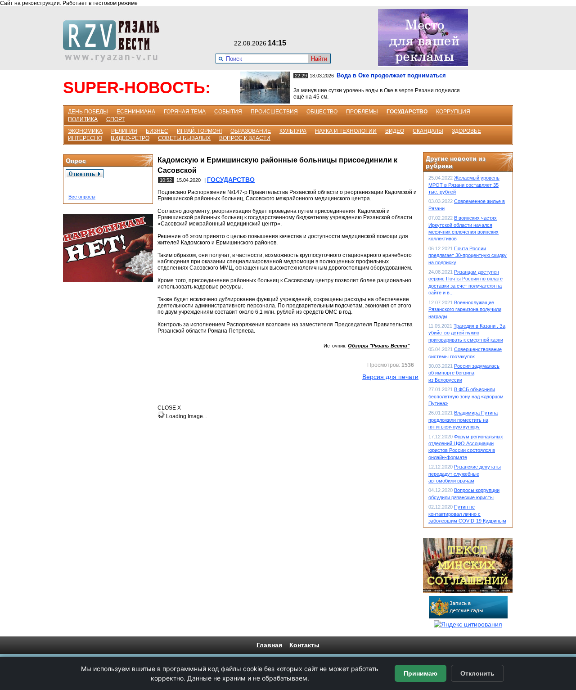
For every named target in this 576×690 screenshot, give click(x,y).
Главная (269, 645)
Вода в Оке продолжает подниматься (391, 75)
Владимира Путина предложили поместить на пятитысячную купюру (463, 419)
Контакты (304, 645)
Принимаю (420, 673)
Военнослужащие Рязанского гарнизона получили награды (464, 309)
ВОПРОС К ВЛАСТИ (244, 138)
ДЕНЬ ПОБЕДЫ (88, 111)
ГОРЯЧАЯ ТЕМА (185, 111)
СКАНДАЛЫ (428, 131)
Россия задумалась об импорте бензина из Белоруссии (464, 373)
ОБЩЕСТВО (322, 111)
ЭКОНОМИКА (85, 131)
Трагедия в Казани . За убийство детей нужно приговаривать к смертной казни (466, 333)
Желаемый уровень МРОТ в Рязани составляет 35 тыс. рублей (464, 184)
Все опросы (81, 196)
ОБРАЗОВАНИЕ (250, 131)
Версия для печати (390, 376)
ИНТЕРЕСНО (85, 138)
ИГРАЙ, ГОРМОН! (199, 131)
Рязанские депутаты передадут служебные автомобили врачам (464, 473)
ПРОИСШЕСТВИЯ (274, 111)
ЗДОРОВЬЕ (466, 131)
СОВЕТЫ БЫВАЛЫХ (184, 138)
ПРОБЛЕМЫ (362, 111)
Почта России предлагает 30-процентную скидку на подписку (467, 255)
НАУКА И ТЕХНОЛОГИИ (346, 131)
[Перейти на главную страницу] (114, 59)
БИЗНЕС (157, 131)
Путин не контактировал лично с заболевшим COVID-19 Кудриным (467, 513)
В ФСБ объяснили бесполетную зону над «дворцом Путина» (466, 396)
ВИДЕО (394, 131)
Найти (319, 58)
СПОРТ (115, 119)
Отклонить (477, 673)
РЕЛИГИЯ (124, 131)
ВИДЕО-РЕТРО (130, 138)
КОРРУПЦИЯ (453, 111)
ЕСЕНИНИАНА (136, 111)
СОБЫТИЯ (228, 111)
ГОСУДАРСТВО (407, 111)
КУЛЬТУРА (292, 131)
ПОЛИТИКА (83, 119)
